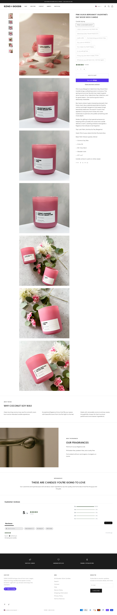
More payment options (92, 84)
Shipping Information (61, 593)
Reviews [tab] (9, 523)
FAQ (55, 587)
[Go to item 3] (10, 28)
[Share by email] (87, 162)
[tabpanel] (58, 537)
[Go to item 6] (10, 45)
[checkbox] (49, 528)
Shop (26, 6)
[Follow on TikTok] (9, 604)
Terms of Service (59, 598)
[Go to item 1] (10, 16)
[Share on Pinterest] (85, 162)
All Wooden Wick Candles (62, 578)
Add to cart (92, 75)
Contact (41, 6)
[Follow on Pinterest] (4, 604)
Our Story (33, 6)
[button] (86, 506)
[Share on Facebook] (80, 162)
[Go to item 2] (10, 22)
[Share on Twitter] (82, 162)
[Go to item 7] (10, 51)
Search (56, 581)
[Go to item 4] (10, 33)
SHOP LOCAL (57, 6)
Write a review (108, 523)
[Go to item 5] (10, 39)
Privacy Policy (58, 596)
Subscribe (96, 590)
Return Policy (58, 590)
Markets (49, 6)
